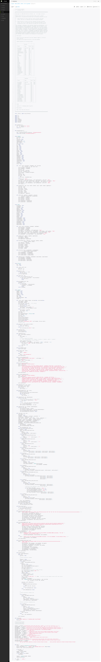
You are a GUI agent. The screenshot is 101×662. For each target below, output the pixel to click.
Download (96, 6)
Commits (18, 6)
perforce (22, 3)
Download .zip (90, 6)
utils (25, 3)
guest (13, 3)
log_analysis (28, 3)
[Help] (95, 1)
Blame (78, 6)
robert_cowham (17, 3)
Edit (85, 6)
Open (82, 6)
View (13, 6)
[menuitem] (4, 4)
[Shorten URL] (74, 6)
